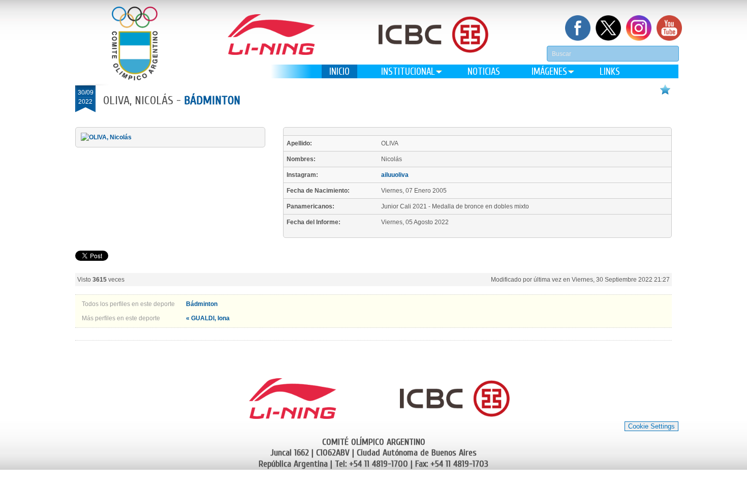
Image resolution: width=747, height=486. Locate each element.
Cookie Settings (651, 426)
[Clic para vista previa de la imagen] (106, 137)
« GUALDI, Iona (208, 318)
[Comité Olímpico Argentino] (135, 43)
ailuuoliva (395, 174)
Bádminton (212, 100)
